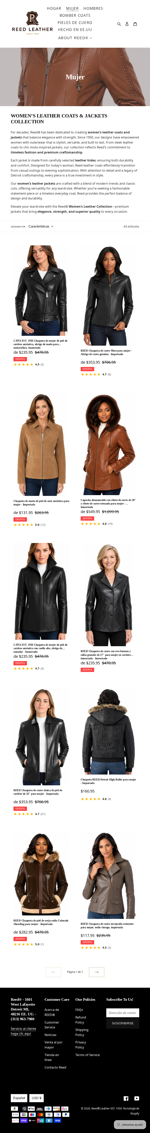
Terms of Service (87, 1055)
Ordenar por (18, 226)
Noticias (50, 1035)
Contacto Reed (55, 1067)
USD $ (36, 1098)
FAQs (79, 1010)
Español (19, 1098)
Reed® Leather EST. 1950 (106, 1108)
